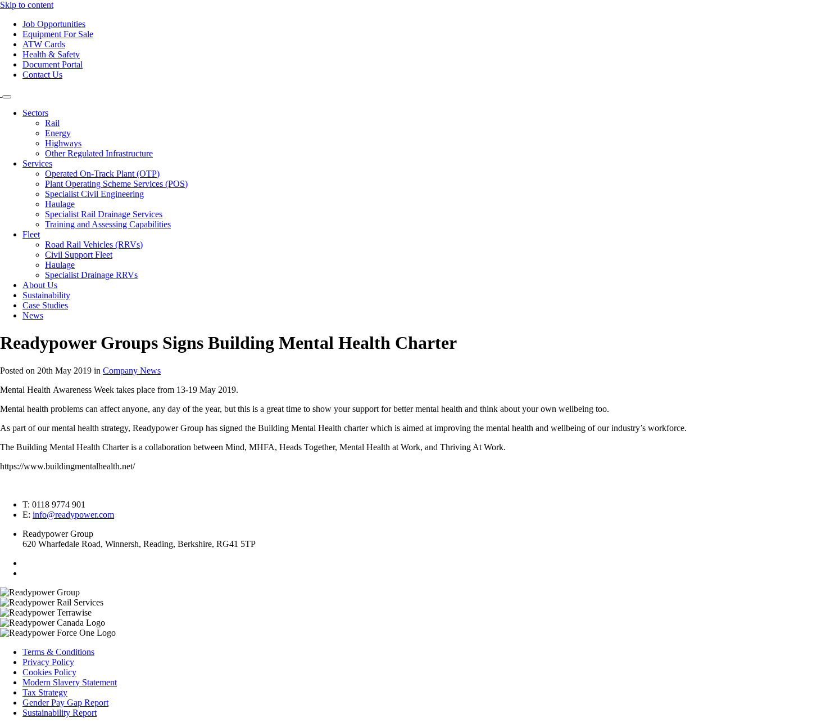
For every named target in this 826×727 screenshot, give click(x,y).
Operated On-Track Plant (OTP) (102, 173)
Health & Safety (51, 54)
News (32, 315)
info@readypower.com (73, 514)
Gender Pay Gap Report (65, 702)
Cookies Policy (49, 672)
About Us (39, 285)
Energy (58, 133)
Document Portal (52, 64)
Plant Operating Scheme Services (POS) (116, 184)
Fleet (31, 234)
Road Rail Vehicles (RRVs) (94, 244)
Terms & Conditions (58, 652)
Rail (52, 123)
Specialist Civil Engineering (94, 194)
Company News (132, 370)
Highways (63, 143)
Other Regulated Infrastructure (99, 153)
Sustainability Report (59, 712)
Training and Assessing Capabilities (108, 224)
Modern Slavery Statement (69, 682)
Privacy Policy (48, 662)
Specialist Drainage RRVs (91, 275)
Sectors (35, 113)
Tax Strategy (44, 692)
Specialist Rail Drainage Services (103, 214)
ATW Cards (43, 44)
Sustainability (46, 295)
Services (37, 163)
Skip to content (26, 5)
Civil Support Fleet (78, 254)
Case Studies (45, 305)
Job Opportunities (53, 24)
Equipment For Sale (57, 34)
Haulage (60, 204)
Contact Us (42, 74)
